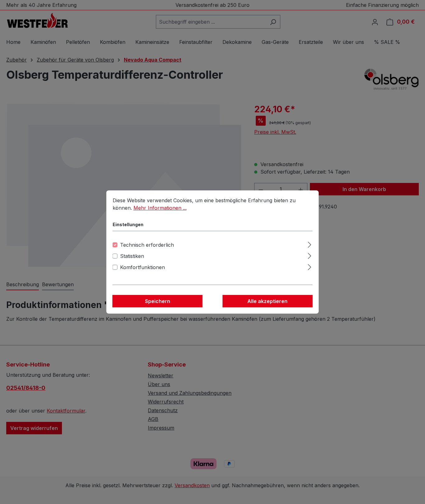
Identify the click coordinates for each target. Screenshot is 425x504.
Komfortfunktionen (142, 267)
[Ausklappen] (309, 244)
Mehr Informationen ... (160, 208)
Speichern (157, 301)
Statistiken (132, 256)
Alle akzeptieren (267, 301)
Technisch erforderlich (147, 245)
